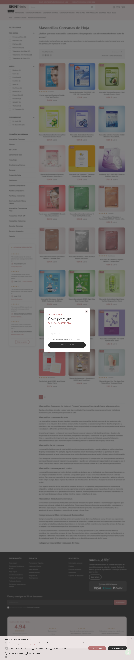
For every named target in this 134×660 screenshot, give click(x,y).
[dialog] (67, 648)
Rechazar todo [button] (117, 648)
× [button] (131, 638)
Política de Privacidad (74, 339)
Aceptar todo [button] (97, 648)
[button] (45, 657)
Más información (35, 645)
